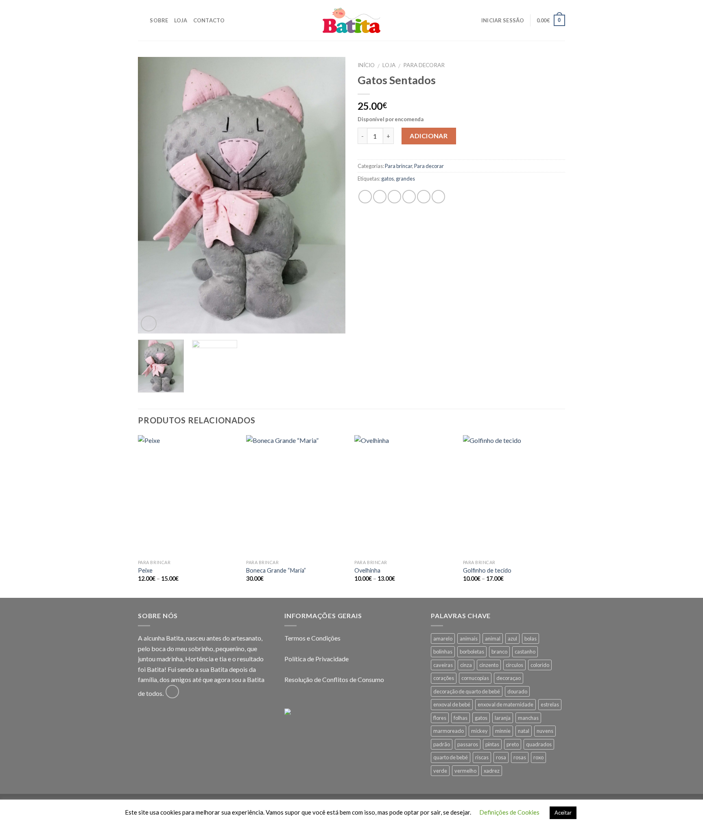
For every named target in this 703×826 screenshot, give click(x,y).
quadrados (539, 744)
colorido (540, 665)
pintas (492, 744)
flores (439, 718)
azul (512, 638)
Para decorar (424, 65)
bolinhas (442, 651)
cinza (466, 665)
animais (469, 638)
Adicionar (429, 135)
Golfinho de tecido (487, 570)
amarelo (442, 638)
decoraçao (508, 678)
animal (492, 638)
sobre (159, 20)
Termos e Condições (312, 638)
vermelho (465, 770)
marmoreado (448, 731)
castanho (525, 651)
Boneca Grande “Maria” (276, 570)
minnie (503, 731)
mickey (479, 731)
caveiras (443, 665)
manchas (528, 718)
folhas (460, 718)
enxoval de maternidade (505, 704)
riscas (482, 757)
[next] (331, 195)
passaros (467, 744)
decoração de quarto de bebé (466, 691)
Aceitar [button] (563, 812)
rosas (519, 757)
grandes (405, 178)
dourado (517, 691)
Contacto (209, 20)
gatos (387, 178)
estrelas (550, 704)
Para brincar (398, 166)
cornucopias (475, 678)
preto (513, 744)
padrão (441, 744)
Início (366, 65)
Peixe (145, 570)
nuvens (545, 731)
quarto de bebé (450, 757)
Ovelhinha (367, 570)
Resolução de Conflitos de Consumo (334, 679)
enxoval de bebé (451, 704)
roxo (538, 757)
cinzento (488, 665)
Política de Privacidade (316, 659)
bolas (530, 638)
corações (443, 678)
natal (523, 731)
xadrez (492, 770)
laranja (503, 718)
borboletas (472, 651)
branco (499, 651)
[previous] (152, 195)
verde (440, 770)
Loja (181, 20)
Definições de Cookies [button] (509, 812)
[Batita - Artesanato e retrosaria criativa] (351, 20)
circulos (514, 665)
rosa (501, 757)
